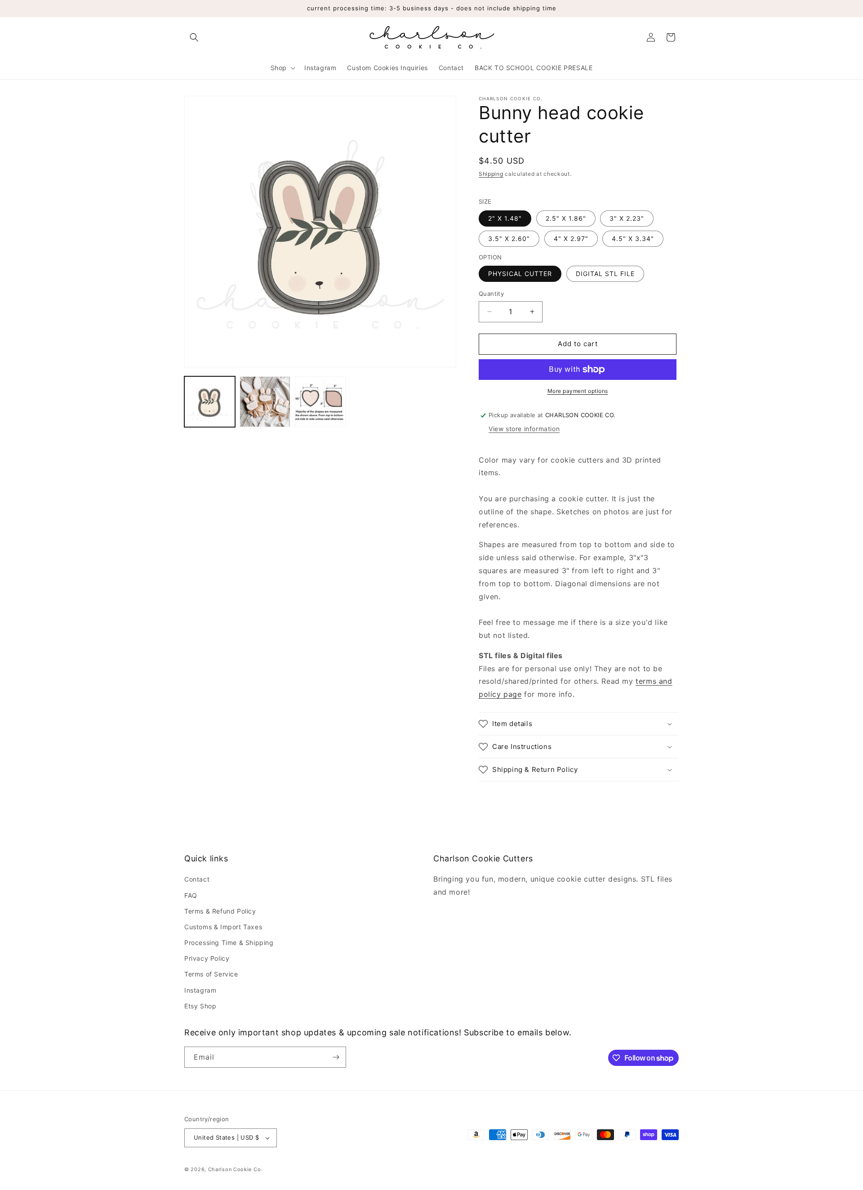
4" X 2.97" (571, 238)
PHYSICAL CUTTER (520, 273)
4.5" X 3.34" (633, 238)
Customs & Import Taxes (223, 927)
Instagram (200, 990)
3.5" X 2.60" (509, 238)
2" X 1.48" (505, 218)
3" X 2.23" (626, 218)
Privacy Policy (206, 958)
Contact (196, 879)
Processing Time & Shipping (229, 942)
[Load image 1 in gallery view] (209, 401)
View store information (524, 428)
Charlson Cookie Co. (235, 1169)
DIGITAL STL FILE (605, 273)
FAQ (190, 895)
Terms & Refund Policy (220, 911)
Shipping (491, 173)
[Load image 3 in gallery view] (320, 401)
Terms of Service (211, 974)
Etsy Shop (200, 1006)
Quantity (491, 293)
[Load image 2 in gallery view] (265, 401)
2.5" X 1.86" (566, 218)
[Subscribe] (336, 1057)
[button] (194, 37)
